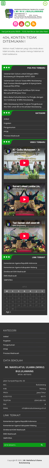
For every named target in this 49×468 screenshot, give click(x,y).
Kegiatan (7, 123)
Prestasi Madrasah (12, 135)
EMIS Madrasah (10, 276)
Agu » (8, 312)
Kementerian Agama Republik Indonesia (20, 263)
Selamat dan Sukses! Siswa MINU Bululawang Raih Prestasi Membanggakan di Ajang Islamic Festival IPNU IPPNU (23, 83)
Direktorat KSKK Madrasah (15, 271)
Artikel (6, 119)
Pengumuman (9, 127)
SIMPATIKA (8, 280)
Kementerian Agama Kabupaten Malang (20, 267)
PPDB (6, 131)
